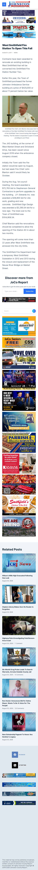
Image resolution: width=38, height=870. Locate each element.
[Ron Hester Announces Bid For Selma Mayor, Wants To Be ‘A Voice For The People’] (19, 688)
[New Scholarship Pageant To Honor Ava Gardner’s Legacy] (19, 721)
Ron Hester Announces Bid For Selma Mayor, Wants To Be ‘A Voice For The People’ (16, 703)
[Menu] (4, 4)
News (16, 52)
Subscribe (29, 291)
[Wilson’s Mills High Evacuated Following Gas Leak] (19, 563)
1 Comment (18, 643)
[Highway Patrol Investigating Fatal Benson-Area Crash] (19, 625)
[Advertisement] (19, 830)
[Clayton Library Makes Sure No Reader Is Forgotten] (19, 594)
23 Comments (19, 708)
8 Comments (19, 674)
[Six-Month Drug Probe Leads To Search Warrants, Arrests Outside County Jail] (19, 656)
